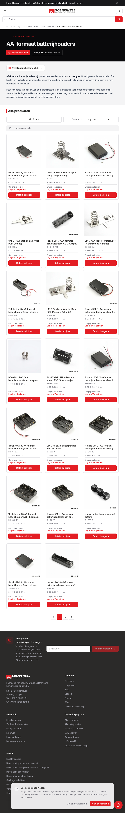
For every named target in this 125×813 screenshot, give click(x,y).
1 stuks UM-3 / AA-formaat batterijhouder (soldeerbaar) (61, 583)
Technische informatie (17, 724)
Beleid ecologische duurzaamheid (22, 763)
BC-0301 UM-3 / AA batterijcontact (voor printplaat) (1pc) (23, 379)
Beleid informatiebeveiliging (19, 776)
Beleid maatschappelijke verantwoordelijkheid (28, 767)
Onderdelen (33, 27)
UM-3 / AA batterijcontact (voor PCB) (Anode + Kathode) (62, 310)
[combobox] (58, 19)
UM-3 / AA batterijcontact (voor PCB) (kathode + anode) (100, 242)
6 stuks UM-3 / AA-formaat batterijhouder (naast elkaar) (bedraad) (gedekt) (22, 174)
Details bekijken (24, 195)
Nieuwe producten (74, 728)
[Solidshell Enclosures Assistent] (118, 805)
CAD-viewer (71, 732)
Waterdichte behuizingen (77, 745)
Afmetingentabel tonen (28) (25, 68)
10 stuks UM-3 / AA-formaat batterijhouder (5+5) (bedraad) (23, 515)
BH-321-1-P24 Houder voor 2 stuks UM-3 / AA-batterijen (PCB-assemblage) (61, 379)
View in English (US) (58, 3)
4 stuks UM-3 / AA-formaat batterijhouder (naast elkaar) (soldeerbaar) (99, 447)
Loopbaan (70, 685)
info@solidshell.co (18, 690)
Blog (67, 689)
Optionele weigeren (77, 803)
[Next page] (71, 617)
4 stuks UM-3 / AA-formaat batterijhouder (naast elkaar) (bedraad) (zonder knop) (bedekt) (22, 584)
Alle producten (72, 720)
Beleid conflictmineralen (17, 771)
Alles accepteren (100, 803)
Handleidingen (13, 720)
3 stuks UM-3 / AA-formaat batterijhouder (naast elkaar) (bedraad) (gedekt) (99, 174)
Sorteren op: (78, 119)
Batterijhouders (47, 27)
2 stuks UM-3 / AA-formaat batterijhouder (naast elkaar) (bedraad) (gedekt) (99, 311)
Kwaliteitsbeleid (13, 759)
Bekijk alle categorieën (45, 52)
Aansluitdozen (72, 737)
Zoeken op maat (20, 52)
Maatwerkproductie (15, 741)
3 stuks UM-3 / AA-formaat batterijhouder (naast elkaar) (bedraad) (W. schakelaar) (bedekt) (99, 379)
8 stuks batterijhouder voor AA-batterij (100, 515)
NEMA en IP (70, 741)
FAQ (67, 702)
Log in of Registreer (17, 189)
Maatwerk (11, 732)
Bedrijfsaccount (13, 728)
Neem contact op (103, 648)
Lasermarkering (13, 737)
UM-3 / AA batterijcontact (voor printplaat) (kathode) (62, 174)
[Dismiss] (117, 3)
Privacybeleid (26, 797)
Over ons (69, 681)
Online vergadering (19, 701)
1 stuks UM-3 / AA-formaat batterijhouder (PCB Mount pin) (62, 242)
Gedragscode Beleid (16, 780)
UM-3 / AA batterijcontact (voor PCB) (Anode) (23, 242)
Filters (36, 119)
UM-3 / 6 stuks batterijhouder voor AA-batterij (61, 447)
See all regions (76, 3)
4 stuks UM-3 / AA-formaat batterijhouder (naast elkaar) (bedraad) (22, 447)
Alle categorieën (18, 27)
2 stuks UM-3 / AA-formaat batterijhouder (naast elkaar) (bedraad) (22, 311)
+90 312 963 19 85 (18, 698)
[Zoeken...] (119, 19)
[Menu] (5, 11)
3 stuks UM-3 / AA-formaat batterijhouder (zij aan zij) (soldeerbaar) (60, 515)
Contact (69, 698)
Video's (68, 694)
